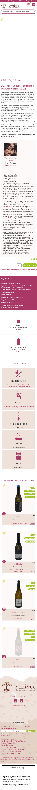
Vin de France (18, 618)
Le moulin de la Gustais (18, 612)
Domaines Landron (18, 567)
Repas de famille (24, 406)
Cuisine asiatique (12, 386)
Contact (33, 1)
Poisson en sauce (24, 386)
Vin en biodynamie (18, 287)
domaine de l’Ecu (19, 88)
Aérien (15, 305)
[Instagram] (15, 700)
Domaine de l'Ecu (18, 520)
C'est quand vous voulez (10, 406)
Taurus (18, 659)
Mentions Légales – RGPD (11, 751)
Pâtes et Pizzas (27, 385)
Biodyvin (10, 218)
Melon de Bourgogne (16, 297)
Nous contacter (19, 696)
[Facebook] (21, 700)
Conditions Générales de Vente (12, 749)
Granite (18, 516)
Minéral (20, 305)
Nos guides (14, 1)
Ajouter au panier (29, 265)
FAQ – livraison (7, 745)
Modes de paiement (8, 747)
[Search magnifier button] (34, 11)
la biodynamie (7, 206)
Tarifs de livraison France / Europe (13, 741)
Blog (27, 1)
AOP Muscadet (13, 570)
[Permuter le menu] (33, 4)
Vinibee (21, 1)
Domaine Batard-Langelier (18, 615)
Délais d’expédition (8, 743)
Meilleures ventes (13, 307)
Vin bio (14, 286)
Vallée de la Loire (10, 165)
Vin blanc (11, 292)
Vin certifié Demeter (23, 286)
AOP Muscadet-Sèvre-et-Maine (21, 289)
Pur (11, 305)
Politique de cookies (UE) (10, 753)
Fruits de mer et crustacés (13, 385)
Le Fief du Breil (18, 564)
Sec (8, 305)
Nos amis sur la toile (18, 705)
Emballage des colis (8, 739)
